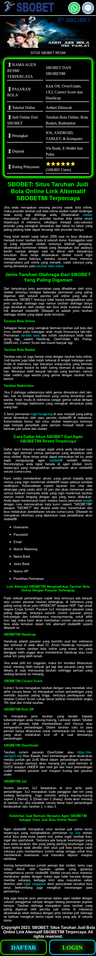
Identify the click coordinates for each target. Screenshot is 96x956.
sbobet (87, 215)
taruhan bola (30, 335)
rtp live (74, 833)
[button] (88, 8)
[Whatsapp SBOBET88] (74, 12)
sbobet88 (56, 460)
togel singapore (35, 884)
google (87, 500)
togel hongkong (41, 414)
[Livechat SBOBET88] (88, 12)
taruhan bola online (50, 266)
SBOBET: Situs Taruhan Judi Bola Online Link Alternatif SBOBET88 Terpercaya (49, 929)
